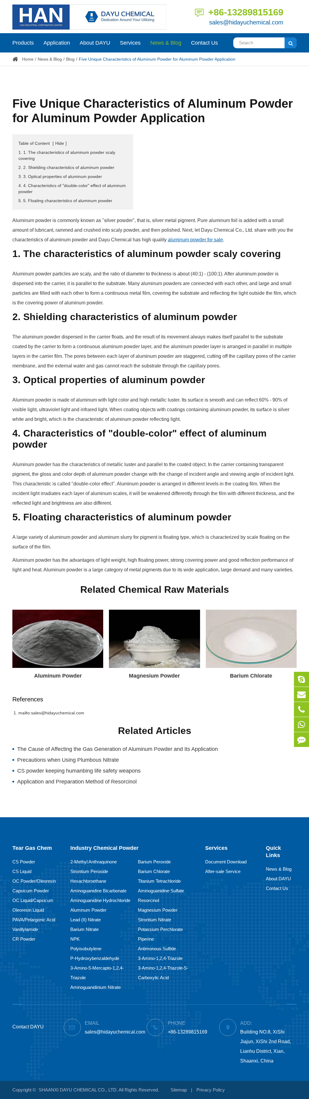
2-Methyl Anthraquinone (93, 861)
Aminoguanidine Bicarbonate (98, 890)
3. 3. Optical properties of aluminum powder (60, 176)
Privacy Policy (210, 1089)
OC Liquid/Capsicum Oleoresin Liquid (32, 905)
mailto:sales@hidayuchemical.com (51, 712)
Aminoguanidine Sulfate (161, 890)
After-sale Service (223, 871)
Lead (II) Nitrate (85, 919)
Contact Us (204, 43)
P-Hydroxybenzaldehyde (94, 958)
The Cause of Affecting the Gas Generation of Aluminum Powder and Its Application (117, 749)
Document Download (226, 861)
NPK (75, 939)
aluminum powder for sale (195, 239)
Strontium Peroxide (89, 871)
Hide (59, 143)
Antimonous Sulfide (157, 948)
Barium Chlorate (251, 676)
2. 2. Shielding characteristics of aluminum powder (66, 167)
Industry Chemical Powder (104, 848)
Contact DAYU (28, 1026)
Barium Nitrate (84, 929)
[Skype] (301, 679)
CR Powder (23, 939)
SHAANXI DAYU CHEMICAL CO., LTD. (78, 1089)
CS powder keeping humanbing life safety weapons (79, 771)
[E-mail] (301, 694)
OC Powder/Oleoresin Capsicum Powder (34, 885)
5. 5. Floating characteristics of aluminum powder (65, 200)
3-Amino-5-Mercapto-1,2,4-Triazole (97, 972)
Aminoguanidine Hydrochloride (100, 900)
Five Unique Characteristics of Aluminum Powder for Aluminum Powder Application (157, 59)
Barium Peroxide (154, 861)
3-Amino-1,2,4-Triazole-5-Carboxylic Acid (163, 972)
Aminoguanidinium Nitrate (95, 987)
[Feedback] (301, 739)
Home (27, 59)
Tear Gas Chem (32, 848)
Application (56, 43)
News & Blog (165, 43)
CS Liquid (21, 871)
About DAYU (95, 43)
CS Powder (23, 861)
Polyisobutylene (85, 948)
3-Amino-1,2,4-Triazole (160, 958)
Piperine (146, 939)
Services (130, 43)
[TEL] (301, 709)
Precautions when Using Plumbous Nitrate (68, 760)
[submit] (291, 42)
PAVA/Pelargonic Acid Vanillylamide (33, 924)
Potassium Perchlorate (160, 929)
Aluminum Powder (58, 676)
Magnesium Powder (154, 676)
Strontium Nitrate (154, 919)
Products (23, 43)
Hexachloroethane (88, 881)
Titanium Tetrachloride (159, 881)
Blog (70, 59)
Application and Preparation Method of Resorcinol (77, 782)
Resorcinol (148, 900)
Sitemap (178, 1089)
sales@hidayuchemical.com (246, 22)
